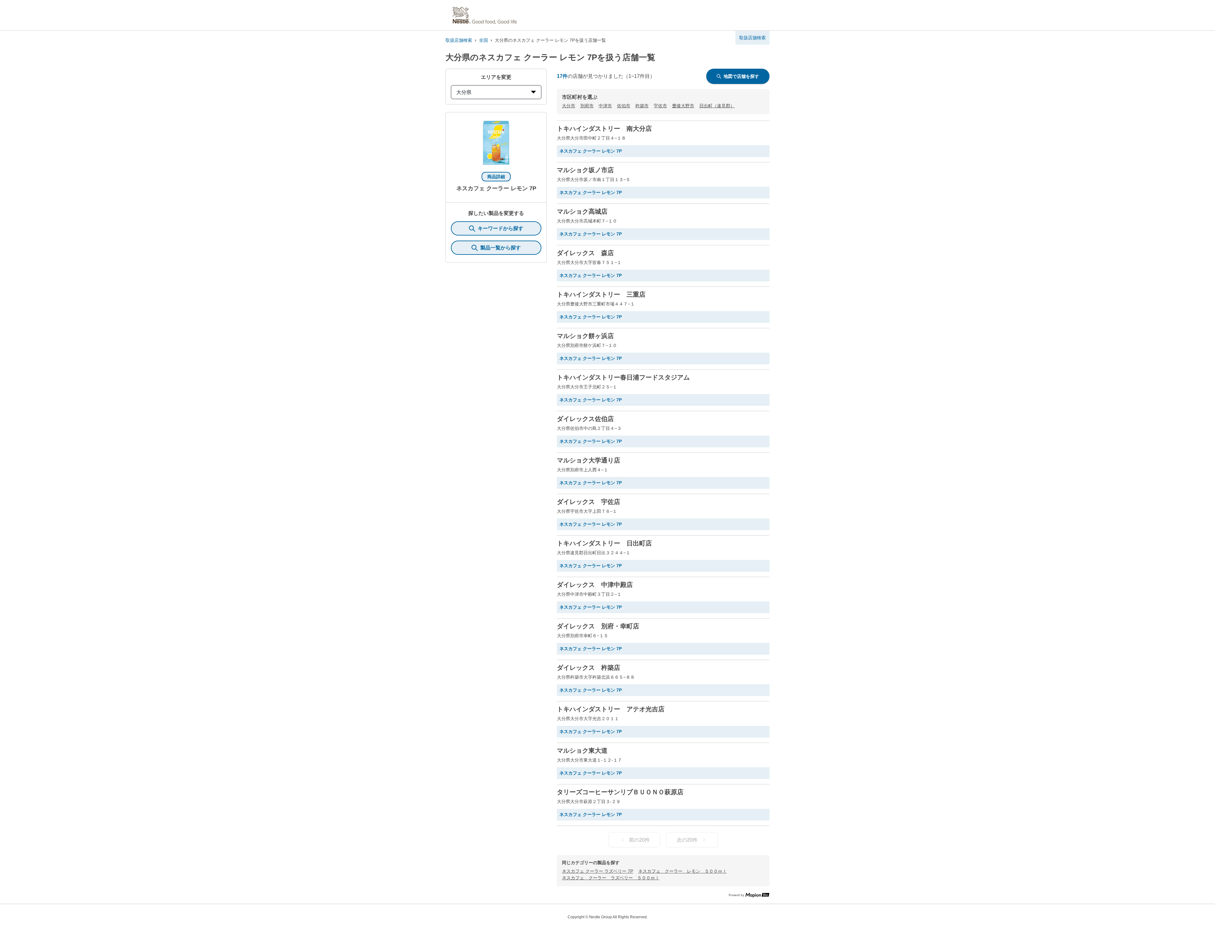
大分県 (463, 92)
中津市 (605, 105)
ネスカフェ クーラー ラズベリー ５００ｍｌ (610, 877)
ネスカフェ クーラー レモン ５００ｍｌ (682, 871)
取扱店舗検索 (459, 40)
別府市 (587, 105)
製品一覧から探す (500, 247)
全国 (483, 40)
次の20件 (687, 840)
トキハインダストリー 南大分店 (604, 128)
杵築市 (642, 105)
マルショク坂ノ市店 (585, 170)
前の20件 (639, 840)
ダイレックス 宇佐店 (588, 501)
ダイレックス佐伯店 (585, 418)
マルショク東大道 (582, 750)
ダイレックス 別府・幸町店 (598, 626)
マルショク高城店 (582, 211)
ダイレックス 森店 (585, 252)
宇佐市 (660, 105)
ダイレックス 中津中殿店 (595, 584)
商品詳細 (496, 176)
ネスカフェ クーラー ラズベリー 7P (597, 871)
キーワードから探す (500, 228)
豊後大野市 (683, 105)
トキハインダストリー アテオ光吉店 (610, 709)
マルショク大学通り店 (588, 460)
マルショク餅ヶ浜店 (585, 335)
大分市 (568, 105)
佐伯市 (623, 105)
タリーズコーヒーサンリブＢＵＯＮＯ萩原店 (620, 792)
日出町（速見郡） (717, 105)
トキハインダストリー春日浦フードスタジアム (623, 377)
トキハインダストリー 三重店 (601, 294)
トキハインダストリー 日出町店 (604, 543)
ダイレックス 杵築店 (588, 667)
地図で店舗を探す (741, 76)
